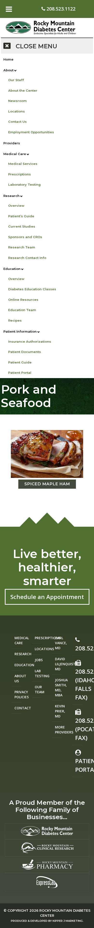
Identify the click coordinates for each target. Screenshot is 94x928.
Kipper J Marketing (68, 920)
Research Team (21, 247)
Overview (16, 205)
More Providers (58, 729)
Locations (16, 111)
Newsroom (17, 101)
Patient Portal (19, 373)
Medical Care (14, 154)
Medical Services (22, 164)
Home (8, 59)
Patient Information (20, 331)
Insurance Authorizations (29, 341)
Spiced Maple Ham (47, 483)
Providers (11, 143)
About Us (18, 678)
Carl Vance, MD (58, 643)
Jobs (38, 660)
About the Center (22, 90)
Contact (18, 708)
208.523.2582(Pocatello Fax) (78, 729)
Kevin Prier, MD (58, 711)
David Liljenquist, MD (58, 664)
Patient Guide (20, 362)
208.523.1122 (60, 9)
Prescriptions (19, 174)
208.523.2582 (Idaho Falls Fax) (78, 684)
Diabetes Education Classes (32, 289)
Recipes (15, 320)
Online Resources (23, 300)
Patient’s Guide (21, 216)
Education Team (22, 310)
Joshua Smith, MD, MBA (58, 687)
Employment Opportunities (31, 132)
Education (11, 269)
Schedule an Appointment (47, 597)
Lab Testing (38, 673)
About (8, 70)
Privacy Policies (18, 694)
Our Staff (16, 80)
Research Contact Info (27, 258)
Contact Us (17, 121)
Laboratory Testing (24, 184)
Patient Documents (24, 352)
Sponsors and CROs (25, 237)
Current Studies (21, 226)
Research (11, 196)
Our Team (38, 689)
